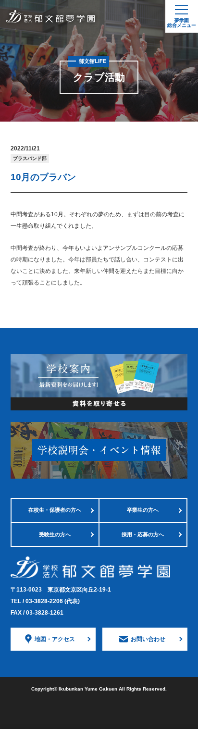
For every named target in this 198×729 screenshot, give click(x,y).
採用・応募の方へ (143, 534)
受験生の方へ (55, 534)
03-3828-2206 (52, 601)
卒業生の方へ (143, 510)
